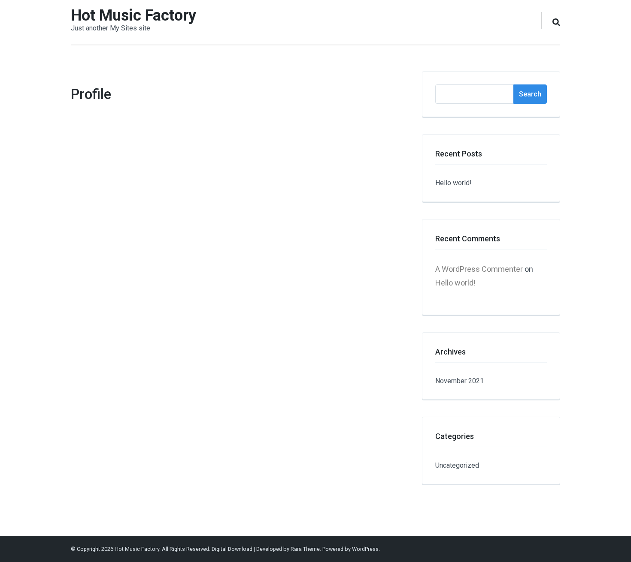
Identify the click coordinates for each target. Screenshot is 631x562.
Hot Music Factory (133, 15)
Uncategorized (457, 465)
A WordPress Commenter (479, 268)
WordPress (365, 549)
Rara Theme (305, 549)
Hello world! (453, 183)
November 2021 (459, 381)
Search (530, 94)
